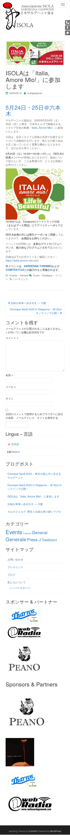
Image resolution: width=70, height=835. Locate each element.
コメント (12, 338)
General (24, 275)
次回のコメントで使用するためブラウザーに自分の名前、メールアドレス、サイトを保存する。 (34, 416)
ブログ (11, 574)
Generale (16, 539)
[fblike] (67, 22)
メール (11, 387)
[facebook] (67, 27)
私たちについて (16, 582)
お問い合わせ (15, 559)
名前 (9, 375)
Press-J (34, 539)
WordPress (55, 831)
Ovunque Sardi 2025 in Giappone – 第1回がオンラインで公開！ (36, 311)
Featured (27, 533)
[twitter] (67, 32)
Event (36, 275)
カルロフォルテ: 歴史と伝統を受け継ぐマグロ (34, 511)
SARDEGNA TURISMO (38, 266)
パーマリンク (20, 279)
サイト (9, 398)
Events (13, 275)
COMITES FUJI (15, 270)
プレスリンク (15, 567)
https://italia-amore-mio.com (22, 260)
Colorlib (33, 831)
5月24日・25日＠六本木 (33, 110)
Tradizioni (49, 539)
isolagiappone (34, 93)
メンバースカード (19, 588)
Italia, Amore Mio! (42, 127)
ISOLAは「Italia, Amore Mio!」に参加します (33, 496)
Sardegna (47, 275)
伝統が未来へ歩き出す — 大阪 (28, 303)
